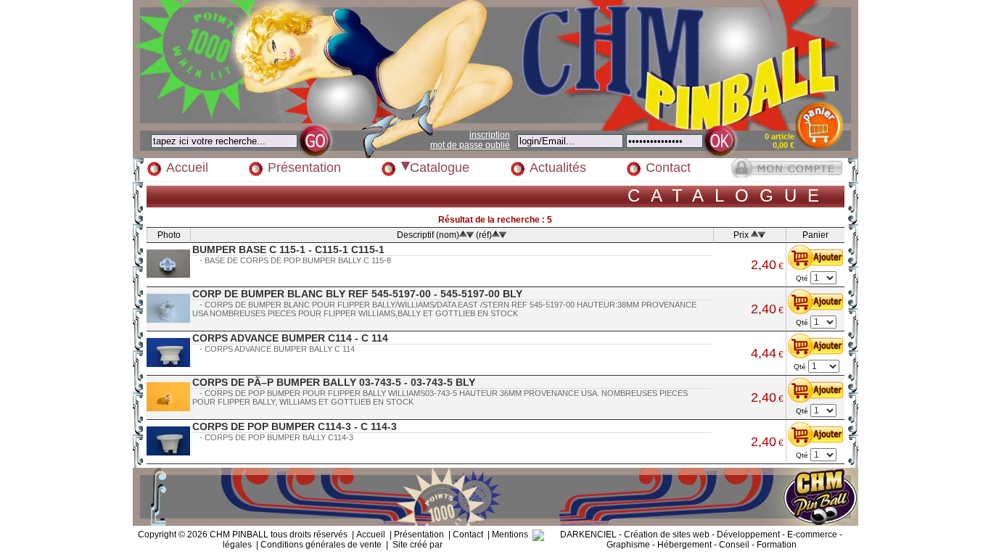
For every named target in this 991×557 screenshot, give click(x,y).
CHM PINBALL (239, 534)
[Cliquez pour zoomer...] (168, 263)
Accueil (187, 167)
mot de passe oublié (470, 145)
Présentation (304, 167)
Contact (668, 167)
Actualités (558, 167)
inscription (489, 135)
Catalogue (439, 167)
